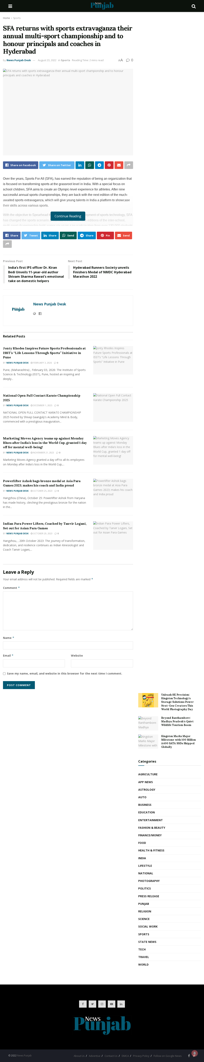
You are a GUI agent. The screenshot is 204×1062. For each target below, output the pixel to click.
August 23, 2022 (47, 60)
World (143, 964)
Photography (149, 881)
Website (77, 655)
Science (144, 919)
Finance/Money (150, 835)
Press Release (148, 896)
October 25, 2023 (42, 490)
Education (146, 812)
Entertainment (150, 820)
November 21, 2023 (43, 452)
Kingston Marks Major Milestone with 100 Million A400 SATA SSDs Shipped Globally (178, 741)
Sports (17, 18)
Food (142, 843)
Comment (11, 588)
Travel (143, 957)
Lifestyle (145, 866)
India (142, 858)
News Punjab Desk (19, 60)
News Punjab (24, 1055)
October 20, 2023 (42, 533)
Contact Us (111, 1056)
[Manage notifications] (194, 1053)
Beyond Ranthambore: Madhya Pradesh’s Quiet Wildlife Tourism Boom (177, 721)
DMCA (125, 1056)
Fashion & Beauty (151, 828)
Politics (144, 888)
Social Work (148, 926)
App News (145, 782)
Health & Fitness (151, 850)
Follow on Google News (168, 1056)
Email (8, 655)
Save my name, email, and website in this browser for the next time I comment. (64, 673)
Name (8, 638)
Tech (142, 949)
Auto (142, 797)
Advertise (94, 1056)
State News (147, 942)
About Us (79, 1056)
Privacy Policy (141, 1056)
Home (6, 18)
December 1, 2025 (42, 405)
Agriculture (148, 774)
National (145, 873)
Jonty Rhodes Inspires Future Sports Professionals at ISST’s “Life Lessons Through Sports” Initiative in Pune (44, 352)
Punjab (143, 904)
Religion (144, 911)
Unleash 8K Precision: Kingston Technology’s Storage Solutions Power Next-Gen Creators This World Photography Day (177, 702)
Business (144, 805)
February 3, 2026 (42, 362)
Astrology (146, 789)
